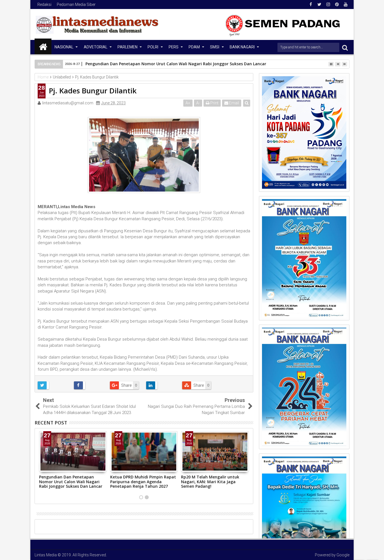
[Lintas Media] (43, 46)
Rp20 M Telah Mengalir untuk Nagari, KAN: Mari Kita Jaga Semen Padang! (210, 481)
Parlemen (127, 47)
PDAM (194, 47)
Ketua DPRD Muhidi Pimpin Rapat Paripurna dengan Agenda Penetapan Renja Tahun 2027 (143, 481)
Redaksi (44, 4)
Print (213, 103)
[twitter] (319, 4)
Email (233, 103)
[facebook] (311, 4)
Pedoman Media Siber (76, 4)
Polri (153, 47)
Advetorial (95, 47)
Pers (174, 47)
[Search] (344, 47)
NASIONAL (64, 47)
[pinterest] (337, 4)
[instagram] (328, 4)
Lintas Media (46, 555)
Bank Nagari (242, 47)
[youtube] (345, 4)
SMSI (214, 47)
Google (342, 555)
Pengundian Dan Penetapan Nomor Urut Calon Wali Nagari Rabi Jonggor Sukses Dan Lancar (175, 63)
